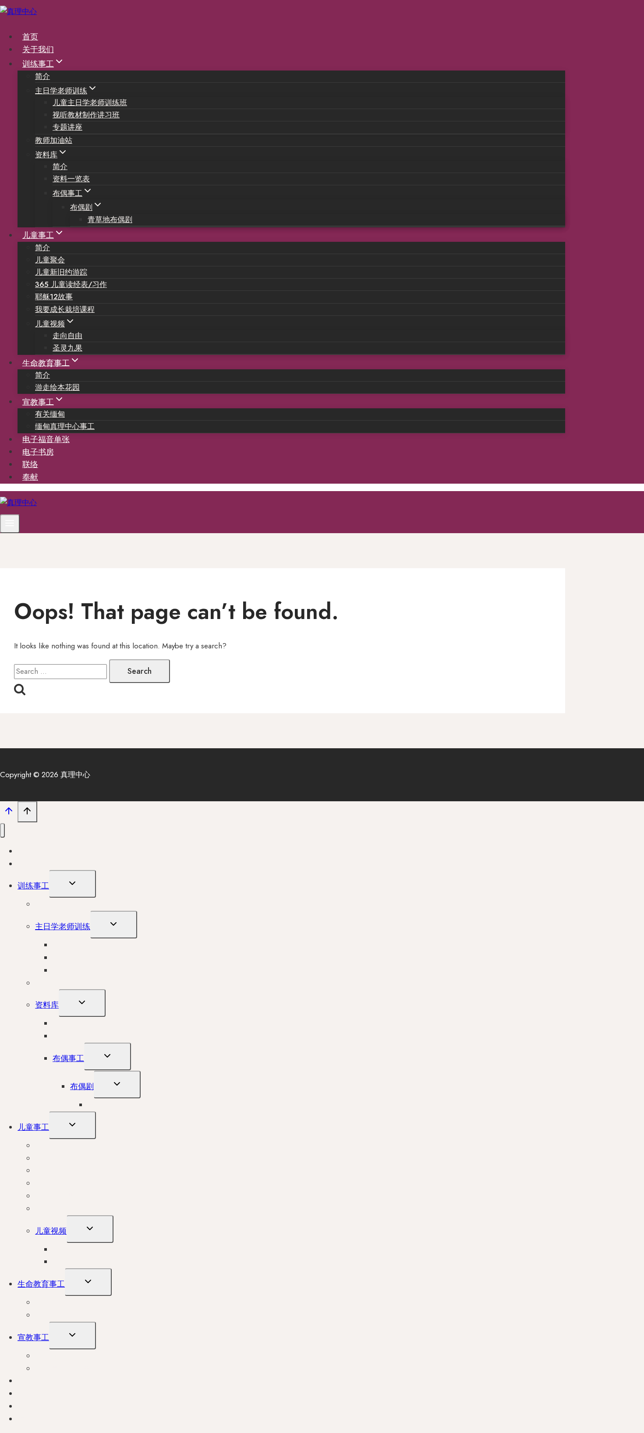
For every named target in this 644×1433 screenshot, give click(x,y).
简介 (42, 76)
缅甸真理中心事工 (65, 426)
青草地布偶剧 (110, 219)
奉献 (30, 477)
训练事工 (33, 886)
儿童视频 (51, 1231)
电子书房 (38, 451)
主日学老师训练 (62, 926)
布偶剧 (82, 1086)
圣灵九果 (67, 348)
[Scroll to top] (9, 813)
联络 (30, 464)
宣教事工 (33, 1337)
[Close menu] (2, 830)
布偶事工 (68, 1058)
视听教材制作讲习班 (86, 115)
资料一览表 (71, 178)
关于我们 (38, 49)
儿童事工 (33, 1127)
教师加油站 (53, 140)
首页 (30, 36)
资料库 (47, 1005)
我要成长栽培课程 (65, 309)
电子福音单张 (46, 439)
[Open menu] (10, 523)
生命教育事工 (41, 1284)
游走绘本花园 (57, 387)
